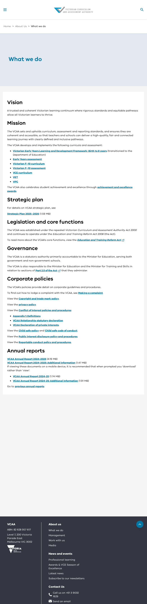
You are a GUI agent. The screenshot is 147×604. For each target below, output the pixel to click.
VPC (15, 181)
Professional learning (62, 559)
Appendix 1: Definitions (27, 316)
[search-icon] (142, 10)
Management (57, 535)
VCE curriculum (22, 172)
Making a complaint (90, 293)
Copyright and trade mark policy (39, 298)
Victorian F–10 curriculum (29, 163)
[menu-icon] (5, 10)
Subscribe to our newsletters (66, 578)
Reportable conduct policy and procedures (45, 342)
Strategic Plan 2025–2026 (23, 214)
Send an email (62, 601)
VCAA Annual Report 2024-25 (31, 376)
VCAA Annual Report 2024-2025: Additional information (41, 362)
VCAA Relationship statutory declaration (38, 320)
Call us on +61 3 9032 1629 (66, 594)
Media (52, 545)
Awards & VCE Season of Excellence (64, 566)
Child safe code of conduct (61, 330)
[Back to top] (139, 524)
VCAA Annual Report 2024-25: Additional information (45, 381)
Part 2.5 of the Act (46, 270)
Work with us (57, 540)
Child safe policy (29, 330)
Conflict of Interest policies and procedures (45, 310)
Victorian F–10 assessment (29, 168)
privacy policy (27, 304)
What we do (56, 530)
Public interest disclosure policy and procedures (48, 336)
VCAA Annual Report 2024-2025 (26, 359)
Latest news (56, 573)
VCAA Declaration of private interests (36, 325)
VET (15, 177)
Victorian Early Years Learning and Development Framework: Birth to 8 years (60, 151)
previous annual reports (29, 386)
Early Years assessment (27, 159)
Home (7, 26)
